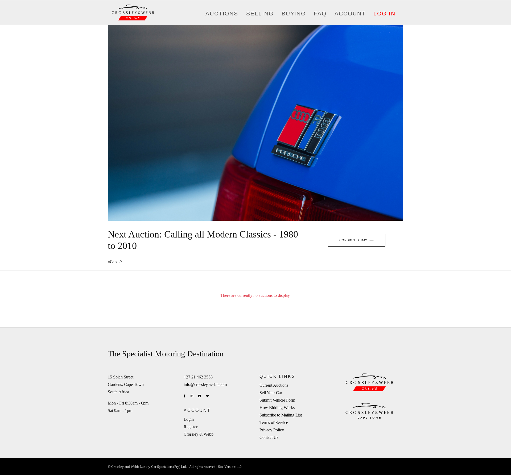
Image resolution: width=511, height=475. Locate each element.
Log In (384, 13)
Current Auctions (273, 385)
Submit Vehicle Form (277, 400)
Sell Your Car (270, 392)
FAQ (320, 13)
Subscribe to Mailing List (280, 415)
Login (189, 419)
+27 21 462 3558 (198, 377)
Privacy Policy (271, 430)
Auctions (221, 13)
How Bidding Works (277, 407)
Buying (294, 13)
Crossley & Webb (198, 434)
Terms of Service (273, 422)
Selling (259, 13)
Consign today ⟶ (356, 240)
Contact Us (268, 437)
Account (350, 13)
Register (190, 426)
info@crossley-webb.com (205, 384)
